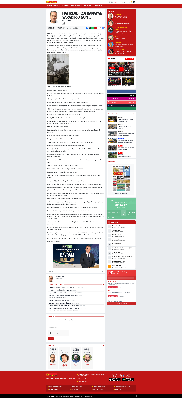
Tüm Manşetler (74, 389)
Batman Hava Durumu (77, 386)
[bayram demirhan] (76, 256)
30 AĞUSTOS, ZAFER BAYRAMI (64, 350)
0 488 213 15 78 (82, 378)
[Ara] (133, 5)
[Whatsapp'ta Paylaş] (92, 28)
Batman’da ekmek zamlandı (124, 127)
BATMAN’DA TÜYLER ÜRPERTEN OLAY (125, 120)
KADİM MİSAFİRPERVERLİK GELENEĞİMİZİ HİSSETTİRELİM (64, 311)
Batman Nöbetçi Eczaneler (55, 386)
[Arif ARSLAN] (54, 17)
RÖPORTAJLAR (98, 6)
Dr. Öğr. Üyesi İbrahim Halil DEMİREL (76, 365)
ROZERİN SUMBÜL (119, 49)
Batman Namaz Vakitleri (99, 386)
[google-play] (127, 379)
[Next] (124, 375)
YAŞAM (61, 6)
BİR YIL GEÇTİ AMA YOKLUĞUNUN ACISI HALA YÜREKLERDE (65, 308)
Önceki (51, 271)
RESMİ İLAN (78, 6)
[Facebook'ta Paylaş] (87, 28)
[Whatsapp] (126, 375)
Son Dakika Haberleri (98, 389)
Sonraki (101, 271)
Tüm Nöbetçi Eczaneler (122, 303)
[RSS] (129, 375)
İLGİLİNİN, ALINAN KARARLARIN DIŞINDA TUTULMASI (63, 295)
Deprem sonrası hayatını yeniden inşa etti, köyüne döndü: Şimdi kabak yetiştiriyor (125, 156)
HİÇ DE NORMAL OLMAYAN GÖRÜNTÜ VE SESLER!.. (63, 292)
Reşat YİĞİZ (118, 42)
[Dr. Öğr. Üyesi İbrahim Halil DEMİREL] (75, 358)
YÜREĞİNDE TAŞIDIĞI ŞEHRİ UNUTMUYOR (60, 290)
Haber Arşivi (118, 389)
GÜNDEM (49, 6)
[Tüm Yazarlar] (103, 345)
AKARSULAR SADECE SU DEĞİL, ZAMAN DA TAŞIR (76, 350)
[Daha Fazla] (95, 28)
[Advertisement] (40, 30)
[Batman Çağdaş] (51, 2)
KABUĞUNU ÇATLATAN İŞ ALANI (57, 298)
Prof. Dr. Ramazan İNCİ (64, 365)
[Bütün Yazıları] (103, 284)
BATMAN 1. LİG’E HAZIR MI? (87, 350)
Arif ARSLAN (66, 21)
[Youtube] (121, 375)
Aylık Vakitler (111, 217)
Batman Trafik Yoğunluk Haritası (122, 386)
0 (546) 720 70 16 (113, 287)
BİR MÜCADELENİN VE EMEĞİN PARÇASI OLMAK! (123, 52)
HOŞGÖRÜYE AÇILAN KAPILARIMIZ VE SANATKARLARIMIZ (64, 305)
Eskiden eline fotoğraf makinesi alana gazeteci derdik (124, 45)
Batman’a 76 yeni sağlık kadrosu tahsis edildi (126, 134)
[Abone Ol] (103, 28)
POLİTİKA (55, 6)
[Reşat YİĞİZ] (111, 44)
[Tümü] (133, 11)
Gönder (51, 338)
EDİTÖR (87, 364)
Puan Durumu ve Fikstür (54, 389)
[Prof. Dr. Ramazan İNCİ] (64, 358)
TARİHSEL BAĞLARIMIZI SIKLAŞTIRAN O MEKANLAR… (63, 287)
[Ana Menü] (135, 5)
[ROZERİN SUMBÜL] (111, 51)
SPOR (84, 6)
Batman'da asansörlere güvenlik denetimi (126, 148)
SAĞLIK (66, 6)
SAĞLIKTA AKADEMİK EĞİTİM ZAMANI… (59, 300)
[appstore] (114, 379)
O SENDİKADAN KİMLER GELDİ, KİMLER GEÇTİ (61, 303)
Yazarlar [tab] (51, 345)
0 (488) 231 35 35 (113, 296)
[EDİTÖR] (87, 358)
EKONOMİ (89, 6)
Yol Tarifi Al (122, 287)
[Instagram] (118, 375)
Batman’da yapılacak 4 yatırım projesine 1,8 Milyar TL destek (126, 141)
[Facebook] (113, 375)
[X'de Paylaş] (90, 28)
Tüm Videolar (130, 58)
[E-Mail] (63, 23)
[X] (116, 375)
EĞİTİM (72, 6)
